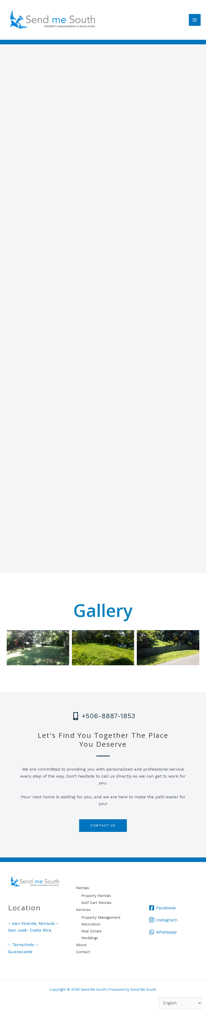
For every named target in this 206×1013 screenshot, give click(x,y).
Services (83, 909)
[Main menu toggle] (195, 20)
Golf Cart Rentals (96, 902)
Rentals (82, 888)
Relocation (90, 924)
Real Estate (91, 931)
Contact (83, 952)
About (81, 945)
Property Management (100, 917)
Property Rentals (96, 895)
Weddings (89, 938)
